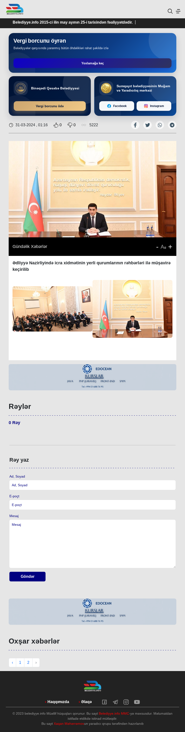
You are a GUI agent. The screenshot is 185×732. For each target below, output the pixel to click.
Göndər (27, 576)
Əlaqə (86, 702)
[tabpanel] (92, 377)
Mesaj (14, 516)
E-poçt (14, 496)
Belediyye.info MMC (114, 713)
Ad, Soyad (17, 476)
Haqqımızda (58, 702)
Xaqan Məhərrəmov (69, 723)
